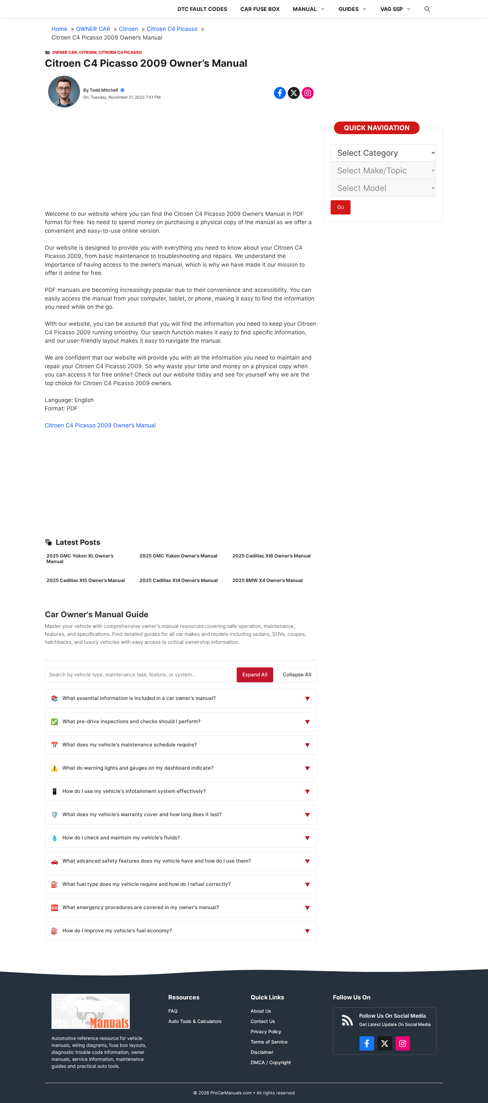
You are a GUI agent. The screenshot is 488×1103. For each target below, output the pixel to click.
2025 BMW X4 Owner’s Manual (267, 580)
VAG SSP (391, 9)
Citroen (88, 52)
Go (340, 207)
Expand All (255, 674)
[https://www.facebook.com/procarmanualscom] (367, 1043)
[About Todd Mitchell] (64, 93)
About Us (261, 1011)
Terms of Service (269, 1042)
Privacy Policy (266, 1031)
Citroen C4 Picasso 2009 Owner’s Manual (100, 425)
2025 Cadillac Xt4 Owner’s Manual (178, 580)
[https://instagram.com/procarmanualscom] (402, 1043)
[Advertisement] (181, 163)
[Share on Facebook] (280, 93)
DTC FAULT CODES (202, 9)
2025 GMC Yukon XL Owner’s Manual (80, 558)
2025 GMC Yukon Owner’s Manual (178, 555)
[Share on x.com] (294, 93)
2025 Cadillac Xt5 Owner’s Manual (85, 580)
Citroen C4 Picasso (120, 52)
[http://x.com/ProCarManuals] (384, 1043)
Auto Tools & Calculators (195, 1021)
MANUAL (305, 9)
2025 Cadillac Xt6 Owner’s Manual (271, 555)
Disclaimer (262, 1052)
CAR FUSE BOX (260, 9)
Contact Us (263, 1021)
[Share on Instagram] (308, 93)
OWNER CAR (64, 52)
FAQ (173, 1011)
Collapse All (297, 674)
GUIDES (349, 9)
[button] (427, 9)
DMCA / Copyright (271, 1062)
